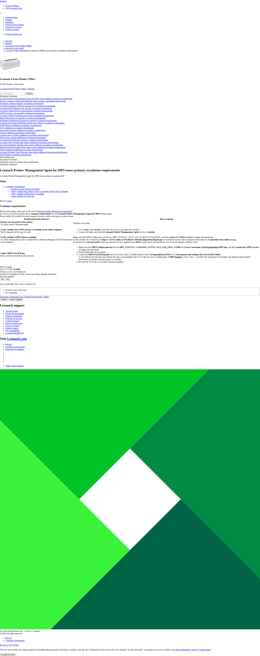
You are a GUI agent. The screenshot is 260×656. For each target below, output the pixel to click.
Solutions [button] (9, 22)
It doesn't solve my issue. (16, 290)
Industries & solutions (14, 349)
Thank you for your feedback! (13, 272)
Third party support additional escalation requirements (23, 138)
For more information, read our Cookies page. (191, 650)
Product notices (12, 328)
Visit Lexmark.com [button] (13, 8)
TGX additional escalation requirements (17, 128)
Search (29, 94)
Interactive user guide (14, 48)
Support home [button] (11, 17)
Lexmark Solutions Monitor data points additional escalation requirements (31, 145)
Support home (11, 311)
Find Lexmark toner (13, 323)
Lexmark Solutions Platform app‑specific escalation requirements (27, 106)
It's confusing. (11, 293)
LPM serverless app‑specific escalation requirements (22, 113)
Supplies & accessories (15, 347)
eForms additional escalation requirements (18, 133)
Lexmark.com (17, 338)
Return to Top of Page (9, 645)
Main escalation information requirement (55, 211)
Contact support (15, 299)
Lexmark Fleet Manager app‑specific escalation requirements (26, 108)
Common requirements (15, 186)
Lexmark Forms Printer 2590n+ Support (17, 89)
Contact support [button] (12, 29)
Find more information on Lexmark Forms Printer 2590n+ (25, 297)
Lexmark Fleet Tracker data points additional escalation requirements (29, 142)
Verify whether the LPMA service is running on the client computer (39, 191)
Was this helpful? (7, 276)
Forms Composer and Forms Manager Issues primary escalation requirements (33, 101)
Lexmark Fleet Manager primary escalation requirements (24, 140)
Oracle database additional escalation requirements (21, 150)
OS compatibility (12, 330)
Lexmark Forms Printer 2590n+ (18, 46)
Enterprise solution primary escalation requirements (22, 103)
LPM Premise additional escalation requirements (20, 125)
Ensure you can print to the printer (25, 189)
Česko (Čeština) (12, 6)
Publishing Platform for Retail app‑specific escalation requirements (28, 120)
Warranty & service (13, 318)
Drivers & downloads (14, 313)
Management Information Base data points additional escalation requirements (33, 147)
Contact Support (12, 321)
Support (8, 41)
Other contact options (14, 366)
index (9, 201)
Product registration (13, 316)
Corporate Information (15, 640)
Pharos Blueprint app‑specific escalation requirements (23, 118)
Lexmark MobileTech (14, 333)
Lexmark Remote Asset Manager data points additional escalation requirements (33, 152)
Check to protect (12, 326)
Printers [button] (8, 20)
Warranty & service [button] (13, 27)
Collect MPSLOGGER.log (22, 196)
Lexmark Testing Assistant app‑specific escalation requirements (27, 116)
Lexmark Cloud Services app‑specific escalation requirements (26, 111)
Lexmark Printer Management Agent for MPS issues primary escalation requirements (36, 99)
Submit (4, 299)
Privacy (8, 638)
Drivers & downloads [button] (14, 25)
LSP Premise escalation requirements (15, 155)
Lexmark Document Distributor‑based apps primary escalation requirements (32, 123)
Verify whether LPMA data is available (27, 194)
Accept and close (8, 655)
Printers (8, 43)
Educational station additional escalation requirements (23, 130)
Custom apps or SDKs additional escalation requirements (24, 135)
